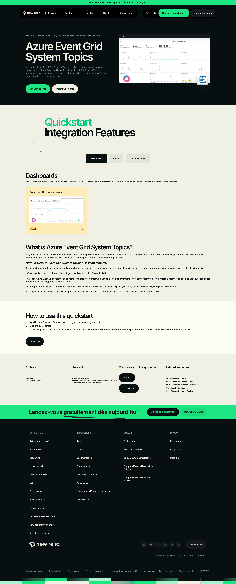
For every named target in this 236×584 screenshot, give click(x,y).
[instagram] (179, 545)
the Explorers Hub (95, 383)
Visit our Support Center (92, 380)
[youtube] (151, 545)
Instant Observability (40, 35)
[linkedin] (144, 545)
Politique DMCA (55, 571)
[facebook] (172, 545)
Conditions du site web (94, 571)
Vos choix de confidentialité (121, 571)
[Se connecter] (154, 13)
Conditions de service (34, 571)
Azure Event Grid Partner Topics (179, 391)
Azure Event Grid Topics (176, 378)
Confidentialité (73, 571)
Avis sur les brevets (186, 571)
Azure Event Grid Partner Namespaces (182, 385)
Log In (72, 322)
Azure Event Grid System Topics (179, 381)
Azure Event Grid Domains (177, 388)
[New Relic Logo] (31, 13)
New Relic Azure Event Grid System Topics (47, 278)
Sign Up (33, 322)
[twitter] (158, 545)
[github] (165, 545)
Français (206, 571)
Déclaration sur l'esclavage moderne (158, 571)
